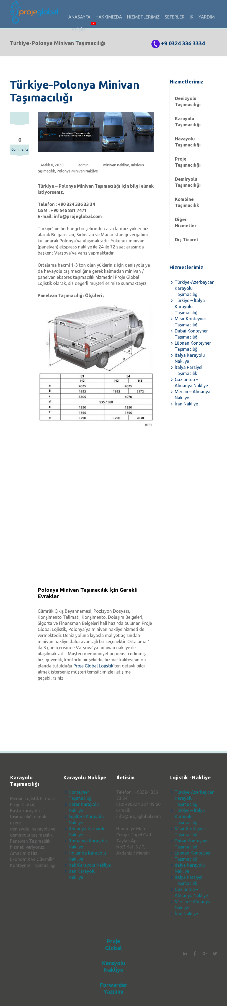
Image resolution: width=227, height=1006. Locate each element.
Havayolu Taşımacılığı (188, 141)
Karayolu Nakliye (113, 966)
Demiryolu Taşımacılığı (188, 182)
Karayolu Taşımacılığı (188, 121)
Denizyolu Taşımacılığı (188, 101)
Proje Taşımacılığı (188, 161)
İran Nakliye (186, 403)
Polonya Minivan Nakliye (77, 171)
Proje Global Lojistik (93, 665)
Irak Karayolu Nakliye (90, 865)
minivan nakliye (116, 165)
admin (83, 165)
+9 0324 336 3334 (183, 43)
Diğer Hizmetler (186, 222)
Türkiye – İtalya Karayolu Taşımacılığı (190, 306)
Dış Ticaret (186, 239)
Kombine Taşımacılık (187, 202)
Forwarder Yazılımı (113, 988)
